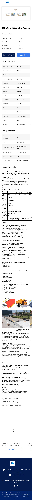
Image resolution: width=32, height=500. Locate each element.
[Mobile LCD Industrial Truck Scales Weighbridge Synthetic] (13, 430)
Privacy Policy (5, 493)
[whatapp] (14, 486)
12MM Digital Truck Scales (13, 399)
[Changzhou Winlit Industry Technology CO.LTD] (7, 2)
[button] (4, 434)
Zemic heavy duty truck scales (11, 405)
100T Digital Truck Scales (9, 402)
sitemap (12, 493)
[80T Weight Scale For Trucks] (16, 9)
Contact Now (22, 55)
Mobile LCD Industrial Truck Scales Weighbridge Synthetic (11, 444)
